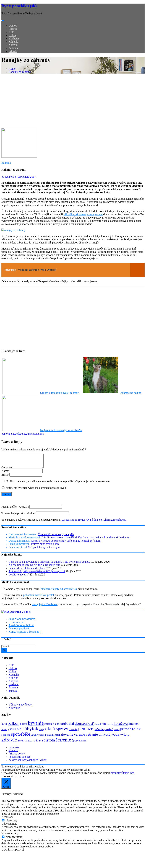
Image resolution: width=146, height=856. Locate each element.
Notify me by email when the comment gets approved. (36, 487)
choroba (62, 723)
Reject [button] (106, 772)
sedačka (5, 734)
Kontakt (13, 750)
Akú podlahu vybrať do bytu (43, 547)
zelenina (39, 433)
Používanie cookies (19, 756)
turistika (50, 734)
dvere (103, 723)
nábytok (30, 728)
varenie (79, 734)
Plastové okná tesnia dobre (44, 543)
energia (110, 724)
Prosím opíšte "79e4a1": (15, 506)
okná (50, 728)
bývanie (36, 723)
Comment (6, 467)
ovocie (73, 729)
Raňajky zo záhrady (20, 71)
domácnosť (84, 723)
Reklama (14, 684)
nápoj (42, 729)
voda (115, 734)
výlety (124, 734)
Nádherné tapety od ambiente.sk (59, 588)
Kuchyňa (14, 38)
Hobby (12, 35)
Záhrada (13, 48)
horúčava (121, 723)
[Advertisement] (73, 101)
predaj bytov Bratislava (45, 604)
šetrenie (22, 433)
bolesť (23, 723)
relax (136, 728)
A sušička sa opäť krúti (21, 625)
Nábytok (13, 44)
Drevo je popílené (19, 628)
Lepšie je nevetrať (19, 574)
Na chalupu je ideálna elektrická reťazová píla (34, 564)
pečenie (99, 729)
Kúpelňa (13, 41)
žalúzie (82, 740)
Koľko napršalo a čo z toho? (25, 631)
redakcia (7, 176)
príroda (125, 729)
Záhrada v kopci (20, 611)
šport (75, 740)
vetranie (92, 734)
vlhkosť (104, 734)
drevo (97, 724)
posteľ (108, 729)
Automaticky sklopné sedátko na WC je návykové (37, 571)
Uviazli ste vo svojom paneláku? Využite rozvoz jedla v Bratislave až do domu (85, 537)
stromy (35, 734)
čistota (49, 740)
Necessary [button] (7, 816)
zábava (38, 740)
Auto (11, 31)
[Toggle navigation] (2, 20)
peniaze (13, 433)
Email (5, 474)
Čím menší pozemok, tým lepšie (56, 534)
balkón (5, 433)
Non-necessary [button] (9, 833)
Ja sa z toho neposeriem (22, 618)
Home (12, 68)
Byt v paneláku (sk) (19, 6)
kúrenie (16, 729)
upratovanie (64, 734)
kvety (5, 729)
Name (5, 470)
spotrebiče (20, 734)
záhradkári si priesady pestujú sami (83, 214)
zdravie (30, 433)
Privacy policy (17, 753)
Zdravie (13, 51)
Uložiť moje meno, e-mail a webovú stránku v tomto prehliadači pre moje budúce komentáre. (58, 481)
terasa (42, 734)
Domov (13, 25)
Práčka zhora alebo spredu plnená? (28, 568)
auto (4, 723)
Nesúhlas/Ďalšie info (122, 772)
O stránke (14, 747)
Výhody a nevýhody (20, 704)
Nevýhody (14, 707)
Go (4, 650)
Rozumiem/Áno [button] (93, 772)
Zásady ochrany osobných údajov (27, 759)
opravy (62, 728)
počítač (116, 729)
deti (71, 723)
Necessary (11, 820)
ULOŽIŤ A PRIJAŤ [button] (13, 849)
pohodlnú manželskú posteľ (38, 594)
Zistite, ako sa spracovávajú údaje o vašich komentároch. (94, 519)
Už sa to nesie (16, 622)
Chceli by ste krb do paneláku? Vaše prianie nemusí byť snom (65, 540)
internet (133, 723)
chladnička (50, 723)
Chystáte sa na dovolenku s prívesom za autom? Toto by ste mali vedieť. (49, 561)
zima (31, 741)
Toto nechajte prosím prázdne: (18, 513)
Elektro (13, 28)
